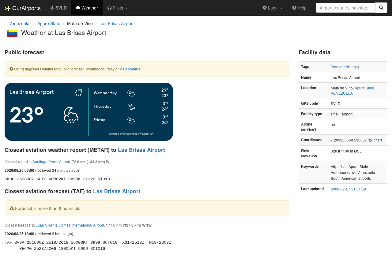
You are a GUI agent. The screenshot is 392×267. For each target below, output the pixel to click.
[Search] (381, 7)
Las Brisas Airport (117, 23)
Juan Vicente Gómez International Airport (70, 225)
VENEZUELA (342, 93)
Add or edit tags (345, 66)
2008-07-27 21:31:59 (348, 188)
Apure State (364, 87)
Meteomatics (130, 68)
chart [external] (377, 139)
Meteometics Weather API (138, 134)
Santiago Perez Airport (51, 161)
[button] (117, 7)
